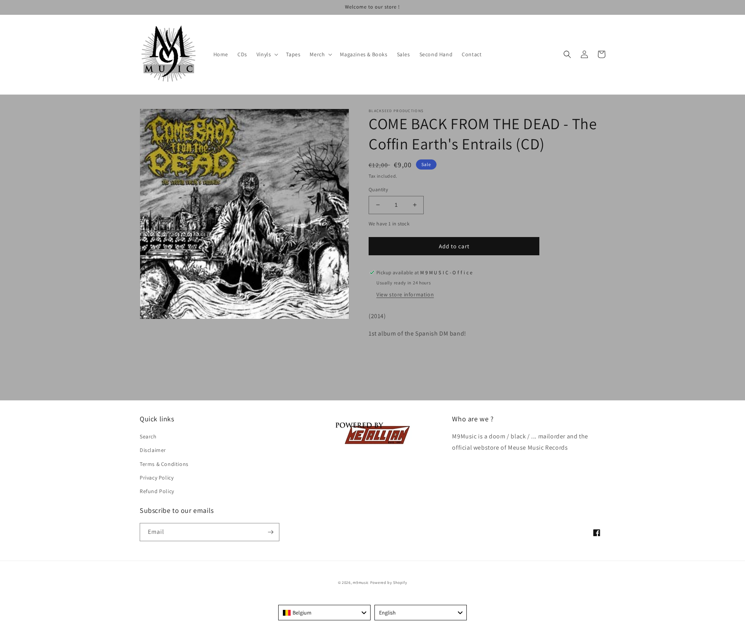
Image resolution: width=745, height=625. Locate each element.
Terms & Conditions (164, 464)
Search (148, 436)
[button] (267, 54)
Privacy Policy (156, 477)
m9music (361, 582)
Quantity (378, 189)
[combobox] (324, 612)
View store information (405, 294)
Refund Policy (157, 491)
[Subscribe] (270, 532)
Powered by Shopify (388, 582)
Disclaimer (153, 450)
